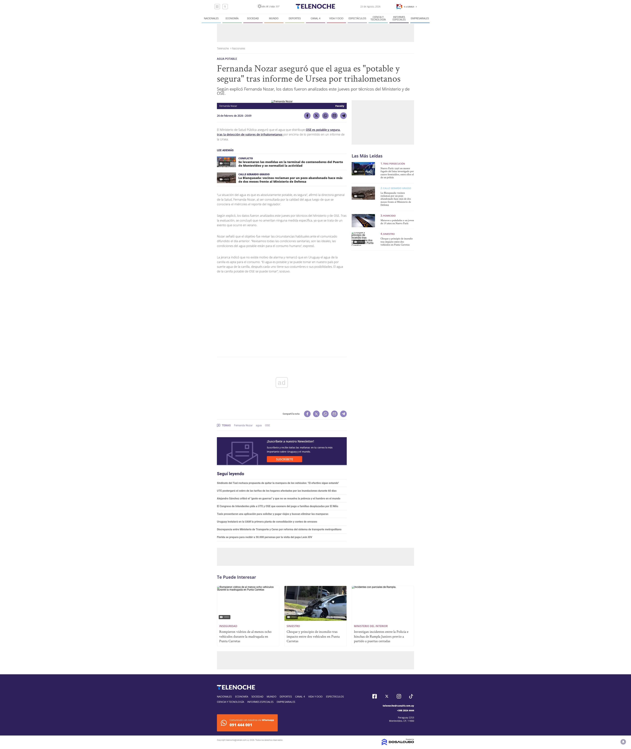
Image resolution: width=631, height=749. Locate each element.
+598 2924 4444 (405, 710)
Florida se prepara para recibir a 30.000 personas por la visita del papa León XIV (264, 537)
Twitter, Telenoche (387, 696)
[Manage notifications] (623, 741)
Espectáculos (357, 18)
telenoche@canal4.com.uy (398, 705)
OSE (267, 425)
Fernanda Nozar (243, 425)
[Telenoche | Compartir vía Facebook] (307, 115)
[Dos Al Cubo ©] (398, 744)
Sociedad (253, 18)
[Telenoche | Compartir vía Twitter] (316, 115)
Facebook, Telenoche (374, 696)
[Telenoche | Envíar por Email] (334, 115)
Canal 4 (315, 18)
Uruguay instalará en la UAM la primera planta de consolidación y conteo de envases (267, 521)
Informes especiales (399, 18)
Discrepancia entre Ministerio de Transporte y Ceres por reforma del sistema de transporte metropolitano (279, 529)
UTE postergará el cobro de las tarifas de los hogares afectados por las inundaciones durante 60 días (277, 490)
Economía (232, 18)
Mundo (274, 18)
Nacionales (211, 18)
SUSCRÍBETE (284, 459)
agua (259, 425)
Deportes (295, 18)
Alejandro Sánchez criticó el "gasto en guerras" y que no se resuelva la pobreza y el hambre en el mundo (278, 498)
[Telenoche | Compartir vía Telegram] (343, 115)
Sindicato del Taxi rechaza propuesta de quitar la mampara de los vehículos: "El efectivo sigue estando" (278, 483)
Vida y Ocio (336, 18)
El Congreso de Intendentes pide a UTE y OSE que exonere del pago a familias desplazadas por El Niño (277, 506)
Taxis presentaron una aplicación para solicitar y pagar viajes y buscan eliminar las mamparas (272, 514)
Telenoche (223, 48)
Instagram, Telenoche (399, 696)
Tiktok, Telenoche (411, 696)
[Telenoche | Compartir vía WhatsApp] (325, 115)
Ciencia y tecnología (378, 18)
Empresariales (420, 18)
